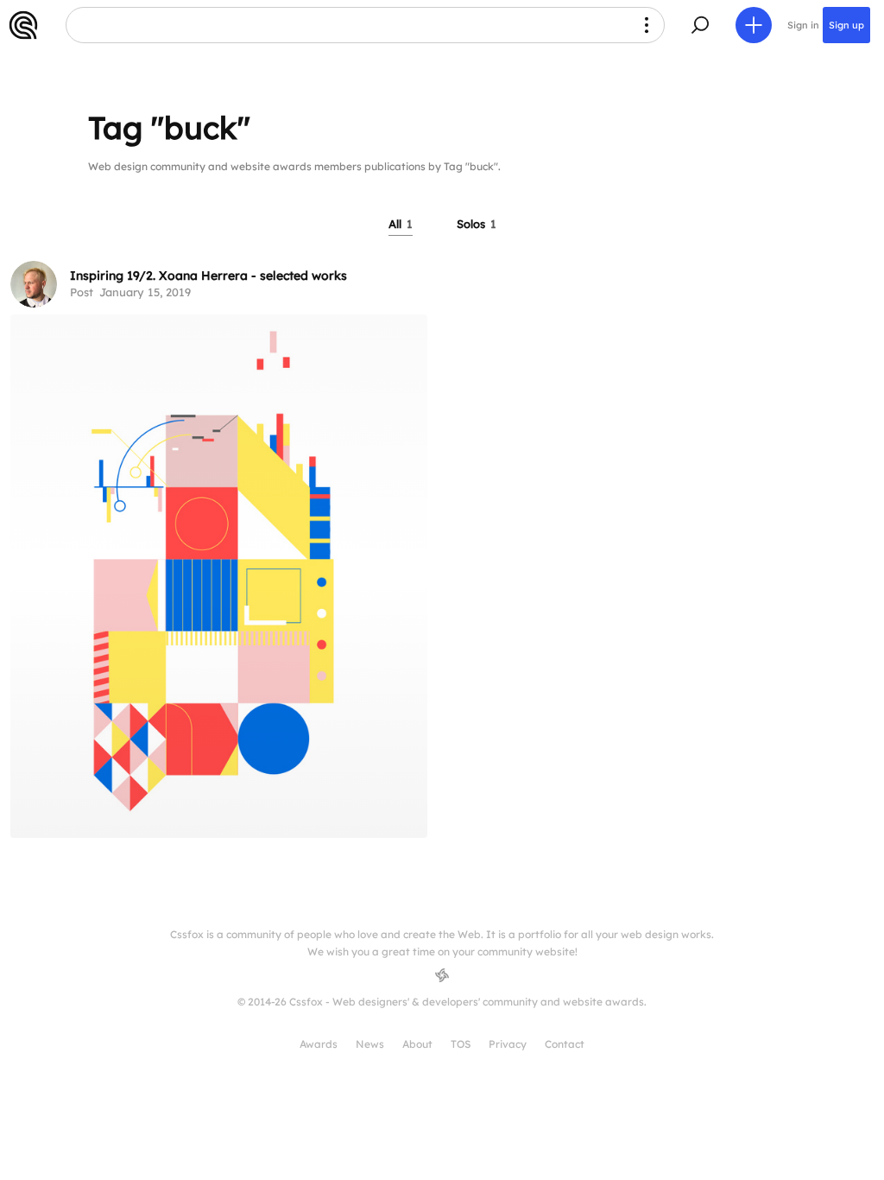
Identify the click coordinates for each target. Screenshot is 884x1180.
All (400, 224)
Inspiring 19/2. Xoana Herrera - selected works (208, 275)
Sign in (803, 25)
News (370, 1043)
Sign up (846, 25)
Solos (476, 224)
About (417, 1043)
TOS (460, 1043)
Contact (564, 1043)
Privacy (508, 1043)
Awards (319, 1043)
